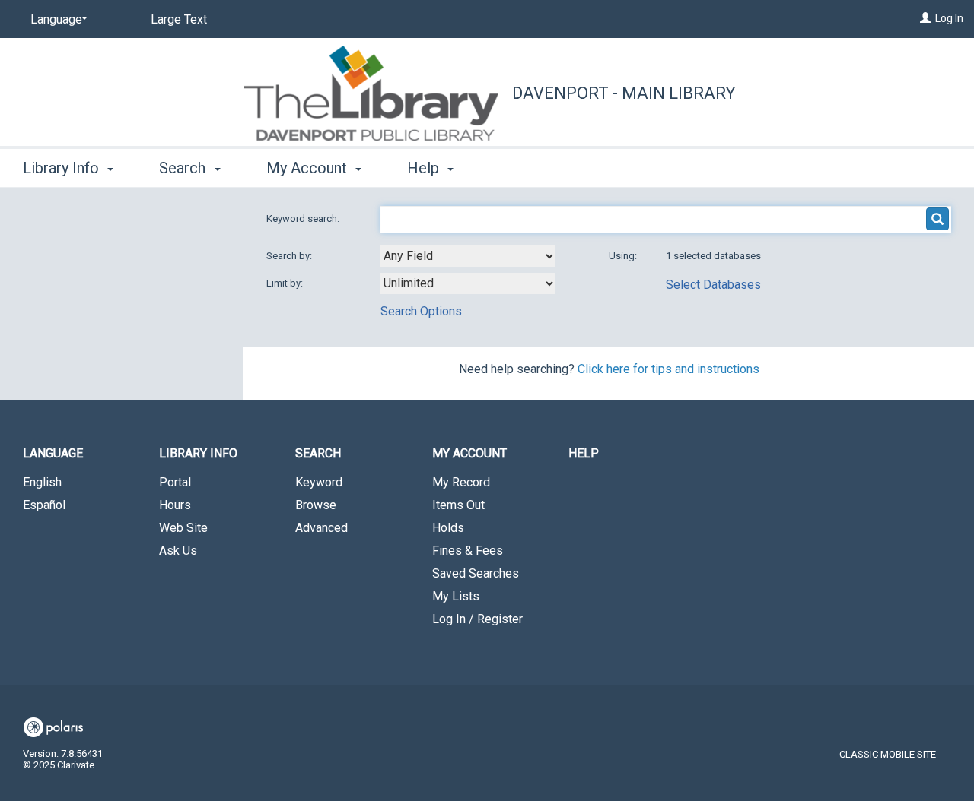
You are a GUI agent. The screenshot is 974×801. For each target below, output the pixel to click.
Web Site (183, 528)
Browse (315, 505)
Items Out (458, 505)
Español (44, 505)
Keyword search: (304, 218)
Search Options (421, 311)
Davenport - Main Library (624, 93)
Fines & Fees (467, 550)
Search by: (290, 255)
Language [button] (53, 453)
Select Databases (713, 284)
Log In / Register (477, 619)
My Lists (455, 596)
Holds (448, 528)
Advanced (321, 528)
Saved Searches (475, 573)
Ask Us (178, 550)
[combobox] (467, 256)
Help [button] (425, 168)
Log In (949, 18)
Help (583, 453)
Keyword (318, 482)
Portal (175, 482)
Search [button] (184, 168)
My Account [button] (308, 168)
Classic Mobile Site (887, 754)
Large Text (179, 19)
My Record (461, 482)
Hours (175, 505)
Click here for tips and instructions (668, 369)
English (42, 482)
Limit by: (285, 283)
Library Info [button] (63, 168)
